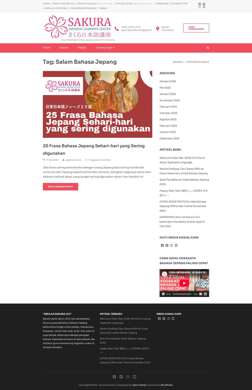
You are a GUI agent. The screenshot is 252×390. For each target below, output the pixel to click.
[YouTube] (204, 6)
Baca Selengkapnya (60, 186)
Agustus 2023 (168, 119)
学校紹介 (103, 8)
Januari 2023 (168, 132)
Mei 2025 (165, 87)
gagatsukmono (74, 160)
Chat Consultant (196, 28)
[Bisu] (200, 294)
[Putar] (163, 294)
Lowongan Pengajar (83, 8)
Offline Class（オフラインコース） (134, 3)
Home (46, 3)
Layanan (63, 47)
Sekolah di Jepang (55, 8)
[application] (184, 283)
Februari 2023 (168, 125)
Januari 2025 (168, 94)
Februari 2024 (168, 106)
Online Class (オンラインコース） (95, 3)
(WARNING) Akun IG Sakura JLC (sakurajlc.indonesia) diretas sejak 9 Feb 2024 (182, 222)
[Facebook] (199, 4)
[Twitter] (204, 4)
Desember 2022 (169, 138)
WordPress (167, 385)
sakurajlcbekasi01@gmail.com (139, 30)
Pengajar (162, 3)
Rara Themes (140, 385)
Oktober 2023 (168, 113)
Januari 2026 (168, 81)
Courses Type (179, 3)
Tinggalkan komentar (100, 160)
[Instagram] (199, 6)
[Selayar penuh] (205, 294)
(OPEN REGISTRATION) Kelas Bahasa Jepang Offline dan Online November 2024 (183, 206)
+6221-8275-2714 (130, 27)
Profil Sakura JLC (63, 3)
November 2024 (170, 100)
